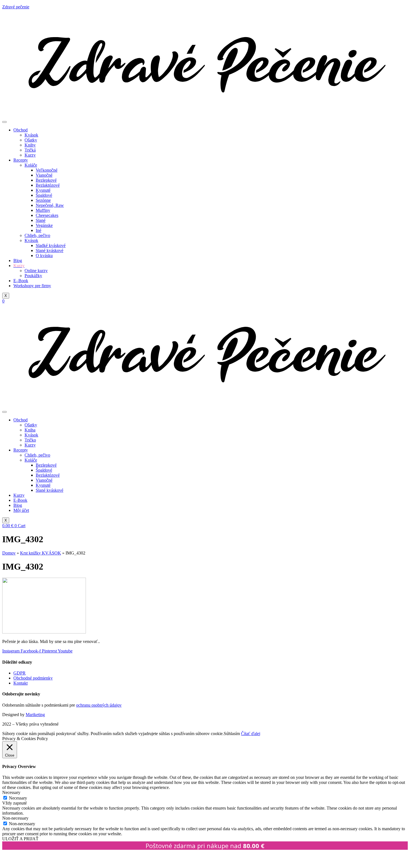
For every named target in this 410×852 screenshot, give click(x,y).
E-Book (20, 500)
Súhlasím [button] (232, 733)
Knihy (30, 145)
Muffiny (43, 210)
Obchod (20, 130)
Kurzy (30, 155)
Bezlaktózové (48, 185)
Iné (38, 230)
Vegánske (44, 225)
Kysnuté (43, 190)
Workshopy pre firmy (32, 285)
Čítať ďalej (250, 733)
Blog (17, 260)
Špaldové (44, 195)
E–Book (20, 280)
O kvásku (44, 255)
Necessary (18, 798)
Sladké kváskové (51, 245)
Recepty (20, 160)
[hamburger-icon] (4, 122)
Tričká (30, 150)
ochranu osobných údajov (99, 705)
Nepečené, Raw (50, 205)
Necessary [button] (11, 792)
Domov (9, 553)
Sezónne (43, 200)
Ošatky (31, 140)
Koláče (31, 165)
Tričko (30, 440)
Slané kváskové (49, 250)
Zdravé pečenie (15, 6)
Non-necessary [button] (15, 818)
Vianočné (44, 175)
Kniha (30, 430)
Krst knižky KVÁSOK (40, 553)
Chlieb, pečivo (37, 235)
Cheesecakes (47, 215)
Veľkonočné (46, 170)
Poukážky (33, 275)
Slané (40, 220)
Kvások (31, 135)
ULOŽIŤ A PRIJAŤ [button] (20, 838)
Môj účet (21, 510)
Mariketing (35, 714)
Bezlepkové (46, 180)
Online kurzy (36, 270)
